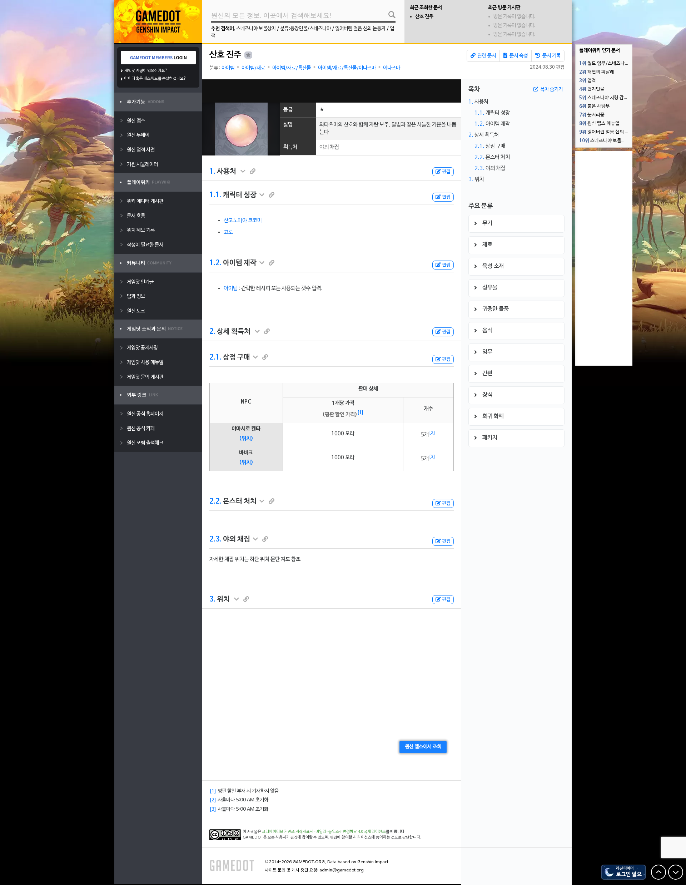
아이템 (228, 68)
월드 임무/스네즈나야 (604, 63)
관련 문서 (486, 56)
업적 (587, 80)
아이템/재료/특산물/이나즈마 (347, 68)
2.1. (215, 357)
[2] (432, 432)
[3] (432, 456)
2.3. (215, 539)
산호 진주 (424, 16)
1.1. (215, 195)
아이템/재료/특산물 (291, 68)
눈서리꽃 (592, 115)
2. (212, 332)
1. (212, 171)
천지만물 (592, 89)
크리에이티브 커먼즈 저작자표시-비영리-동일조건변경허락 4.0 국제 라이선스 (324, 832)
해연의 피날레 (596, 72)
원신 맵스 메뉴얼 (599, 123)
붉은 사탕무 (594, 106)
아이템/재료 (253, 68)
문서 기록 (551, 56)
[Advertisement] (331, 91)
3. (212, 599)
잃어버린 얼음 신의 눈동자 (360, 28)
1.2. (215, 263)
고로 (228, 232)
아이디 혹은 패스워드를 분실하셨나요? (155, 78)
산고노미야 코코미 (243, 220)
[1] (360, 412)
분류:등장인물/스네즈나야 (305, 28)
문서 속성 (518, 56)
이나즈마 (391, 68)
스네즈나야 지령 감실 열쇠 (605, 97)
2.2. (215, 501)
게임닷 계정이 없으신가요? (146, 71)
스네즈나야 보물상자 (256, 28)
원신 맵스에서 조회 (423, 747)
